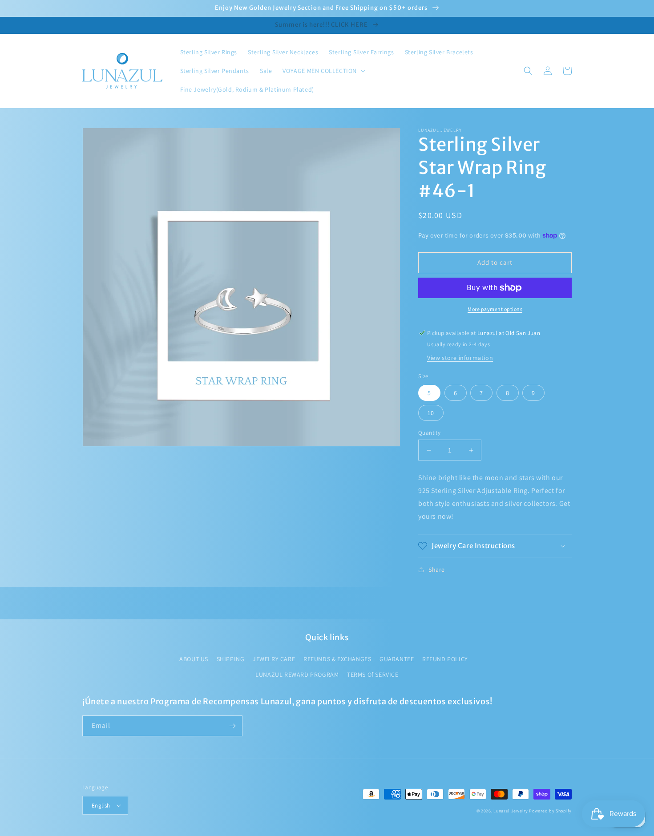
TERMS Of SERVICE (373, 674)
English (101, 805)
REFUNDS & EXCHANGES (337, 659)
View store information (460, 358)
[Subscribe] (232, 725)
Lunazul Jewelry (510, 811)
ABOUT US (193, 659)
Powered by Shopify (550, 811)
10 (431, 413)
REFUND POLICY (445, 659)
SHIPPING (231, 659)
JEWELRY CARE (274, 659)
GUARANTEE (396, 659)
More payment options (495, 309)
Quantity (429, 432)
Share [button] (436, 569)
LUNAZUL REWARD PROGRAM (297, 674)
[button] (323, 70)
